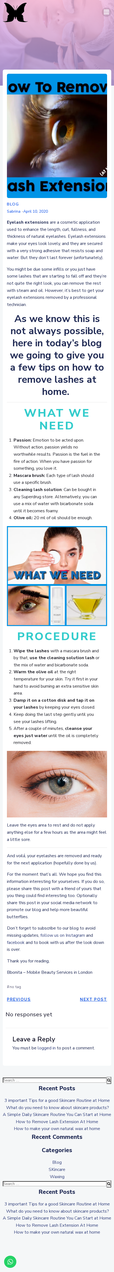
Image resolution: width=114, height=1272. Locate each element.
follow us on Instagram (62, 935)
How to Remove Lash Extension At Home (57, 1122)
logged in (47, 1048)
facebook (16, 943)
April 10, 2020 (35, 211)
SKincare (57, 1170)
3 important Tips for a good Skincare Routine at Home (57, 1100)
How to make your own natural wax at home (57, 1129)
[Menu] (106, 12)
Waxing (57, 1177)
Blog (13, 204)
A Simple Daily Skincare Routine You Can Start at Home (57, 1115)
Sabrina (13, 211)
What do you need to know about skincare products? (57, 1108)
